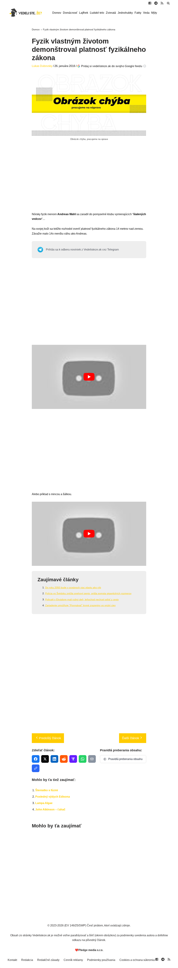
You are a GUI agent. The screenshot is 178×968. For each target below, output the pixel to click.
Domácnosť (70, 12)
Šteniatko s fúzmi (46, 790)
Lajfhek (83, 12)
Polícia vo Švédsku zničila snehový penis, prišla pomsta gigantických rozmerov (88, 593)
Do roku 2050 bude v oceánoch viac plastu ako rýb (73, 587)
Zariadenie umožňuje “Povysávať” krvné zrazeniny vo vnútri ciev (80, 605)
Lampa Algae (43, 803)
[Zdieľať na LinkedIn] (54, 759)
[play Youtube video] (89, 377)
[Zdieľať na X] (45, 759)
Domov (56, 12)
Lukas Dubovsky (42, 65)
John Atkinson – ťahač (50, 809)
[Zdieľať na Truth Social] (73, 759)
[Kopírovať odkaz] (35, 768)
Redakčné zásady (48, 959)
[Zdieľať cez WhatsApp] (82, 759)
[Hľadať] (168, 3)
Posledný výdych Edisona (52, 796)
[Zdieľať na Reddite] (64, 759)
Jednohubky (125, 12)
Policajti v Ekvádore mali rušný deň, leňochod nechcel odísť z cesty (82, 599)
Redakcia (27, 959)
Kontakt (12, 959)
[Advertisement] (89, 180)
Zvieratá (111, 12)
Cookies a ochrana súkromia (137, 959)
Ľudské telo (97, 12)
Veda (146, 12)
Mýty (154, 12)
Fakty (138, 12)
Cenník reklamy (73, 959)
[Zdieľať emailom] (92, 759)
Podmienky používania (101, 959)
